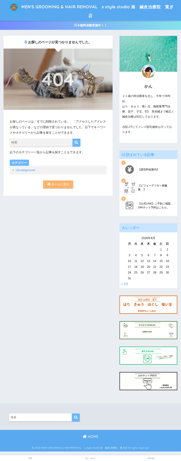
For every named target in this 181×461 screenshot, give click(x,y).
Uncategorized (25, 170)
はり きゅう (90, 458)
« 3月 (124, 284)
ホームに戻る (59, 184)
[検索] (76, 143)
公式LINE (151, 458)
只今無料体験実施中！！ (90, 25)
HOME (92, 436)
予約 (30, 458)
